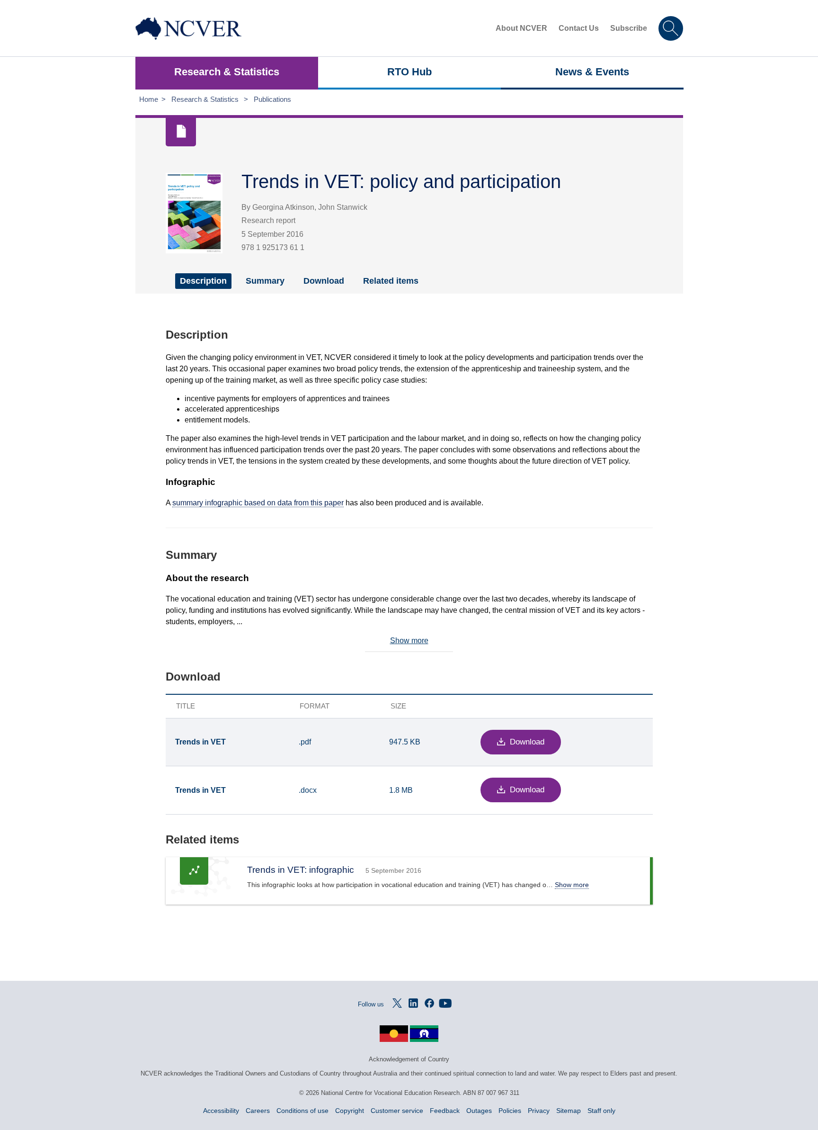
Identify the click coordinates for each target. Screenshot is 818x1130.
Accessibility (221, 1110)
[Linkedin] (413, 1003)
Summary (265, 281)
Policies (509, 1110)
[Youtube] (445, 1003)
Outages (479, 1110)
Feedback (445, 1110)
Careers (258, 1110)
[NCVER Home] (188, 28)
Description (203, 281)
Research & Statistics (226, 72)
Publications (272, 99)
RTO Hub (409, 72)
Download (323, 281)
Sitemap (568, 1110)
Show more (409, 641)
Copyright (349, 1110)
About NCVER (521, 28)
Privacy (539, 1110)
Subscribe (628, 28)
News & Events (592, 72)
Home (148, 99)
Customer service (397, 1110)
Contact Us (579, 28)
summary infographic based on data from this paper (258, 503)
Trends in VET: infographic (300, 870)
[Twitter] (397, 1003)
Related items (390, 281)
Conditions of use (302, 1110)
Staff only (601, 1110)
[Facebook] (429, 1003)
